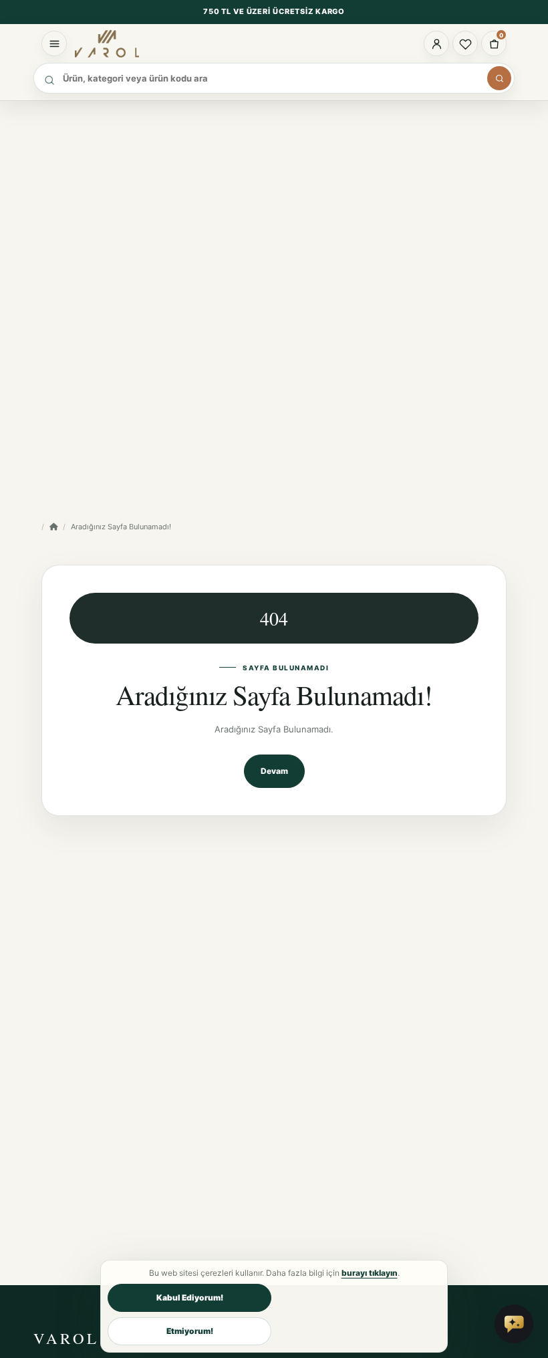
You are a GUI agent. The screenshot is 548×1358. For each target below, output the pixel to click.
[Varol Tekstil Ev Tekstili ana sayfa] (125, 43)
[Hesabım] (436, 43)
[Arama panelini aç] (499, 78)
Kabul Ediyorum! (189, 1298)
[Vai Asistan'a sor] (514, 1324)
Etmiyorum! (189, 1331)
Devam (274, 771)
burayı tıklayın (369, 1273)
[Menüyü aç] (54, 43)
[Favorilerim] (465, 43)
